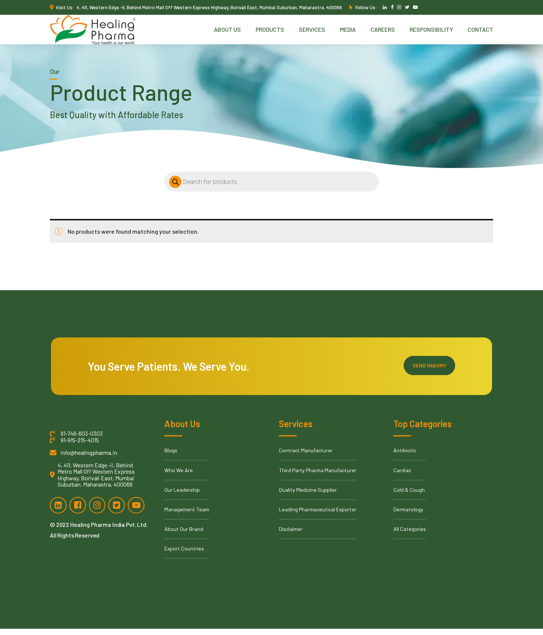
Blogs (170, 450)
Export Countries (184, 548)
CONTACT (480, 29)
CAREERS (382, 29)
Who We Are (178, 470)
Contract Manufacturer (306, 450)
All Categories (409, 529)
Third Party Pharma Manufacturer (317, 470)
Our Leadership (182, 490)
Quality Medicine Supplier (308, 490)
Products (270, 29)
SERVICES (312, 29)
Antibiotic (404, 450)
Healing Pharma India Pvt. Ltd (108, 524)
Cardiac (402, 470)
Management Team (186, 509)
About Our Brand (183, 529)
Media (348, 29)
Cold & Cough (409, 490)
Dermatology (408, 509)
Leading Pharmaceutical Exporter (317, 509)
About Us (227, 29)
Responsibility (431, 29)
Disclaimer (291, 529)
